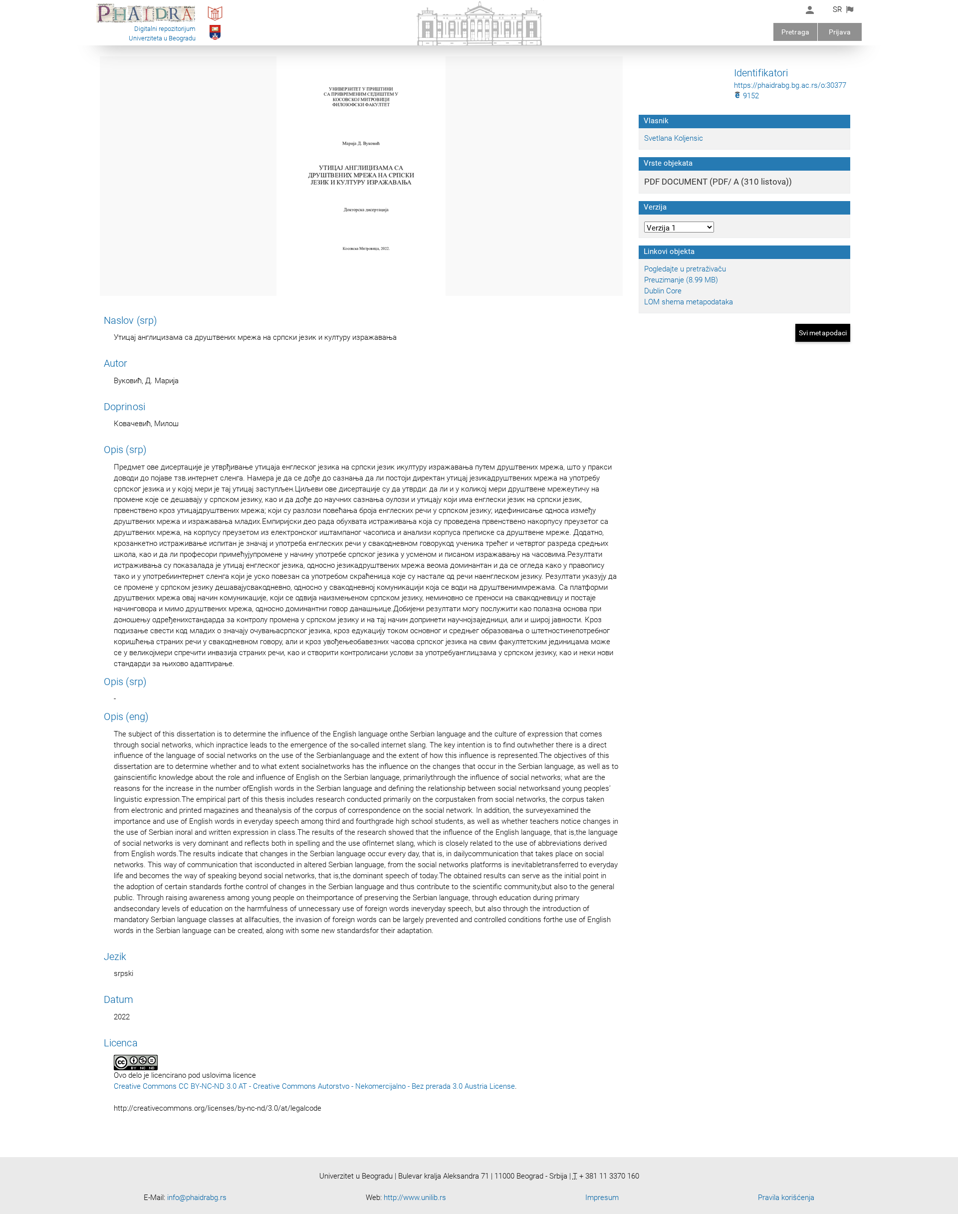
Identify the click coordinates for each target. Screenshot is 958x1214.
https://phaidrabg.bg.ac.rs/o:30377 (790, 85)
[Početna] (146, 21)
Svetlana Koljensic (673, 138)
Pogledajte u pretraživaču (685, 268)
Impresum (602, 1197)
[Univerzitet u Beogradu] (215, 39)
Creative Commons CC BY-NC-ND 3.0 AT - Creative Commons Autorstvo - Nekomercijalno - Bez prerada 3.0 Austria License (314, 1086)
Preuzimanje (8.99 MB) (681, 279)
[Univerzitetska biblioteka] (215, 20)
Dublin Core (663, 290)
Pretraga (795, 32)
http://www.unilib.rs (415, 1197)
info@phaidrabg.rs (197, 1197)
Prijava (840, 32)
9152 (750, 95)
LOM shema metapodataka (688, 301)
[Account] (810, 10)
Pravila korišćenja (786, 1197)
